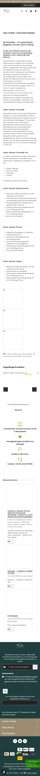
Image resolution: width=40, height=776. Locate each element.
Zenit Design (32, 773)
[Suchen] (26, 11)
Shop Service (8, 727)
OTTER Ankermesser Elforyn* (18, 404)
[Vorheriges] (5, 389)
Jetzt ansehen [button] (28, 5)
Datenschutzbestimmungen (26, 677)
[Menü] (22, 11)
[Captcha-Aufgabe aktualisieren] (5, 691)
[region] (20, 389)
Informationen (8, 733)
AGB (32, 679)
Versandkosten (8, 766)
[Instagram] (25, 741)
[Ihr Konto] (31, 11)
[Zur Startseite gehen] (6, 11)
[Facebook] (15, 741)
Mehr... (9, 541)
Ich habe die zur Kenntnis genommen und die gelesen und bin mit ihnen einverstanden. (21, 680)
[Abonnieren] (35, 667)
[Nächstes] (34, 389)
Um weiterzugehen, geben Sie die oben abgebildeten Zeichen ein (20, 697)
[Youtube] (20, 741)
